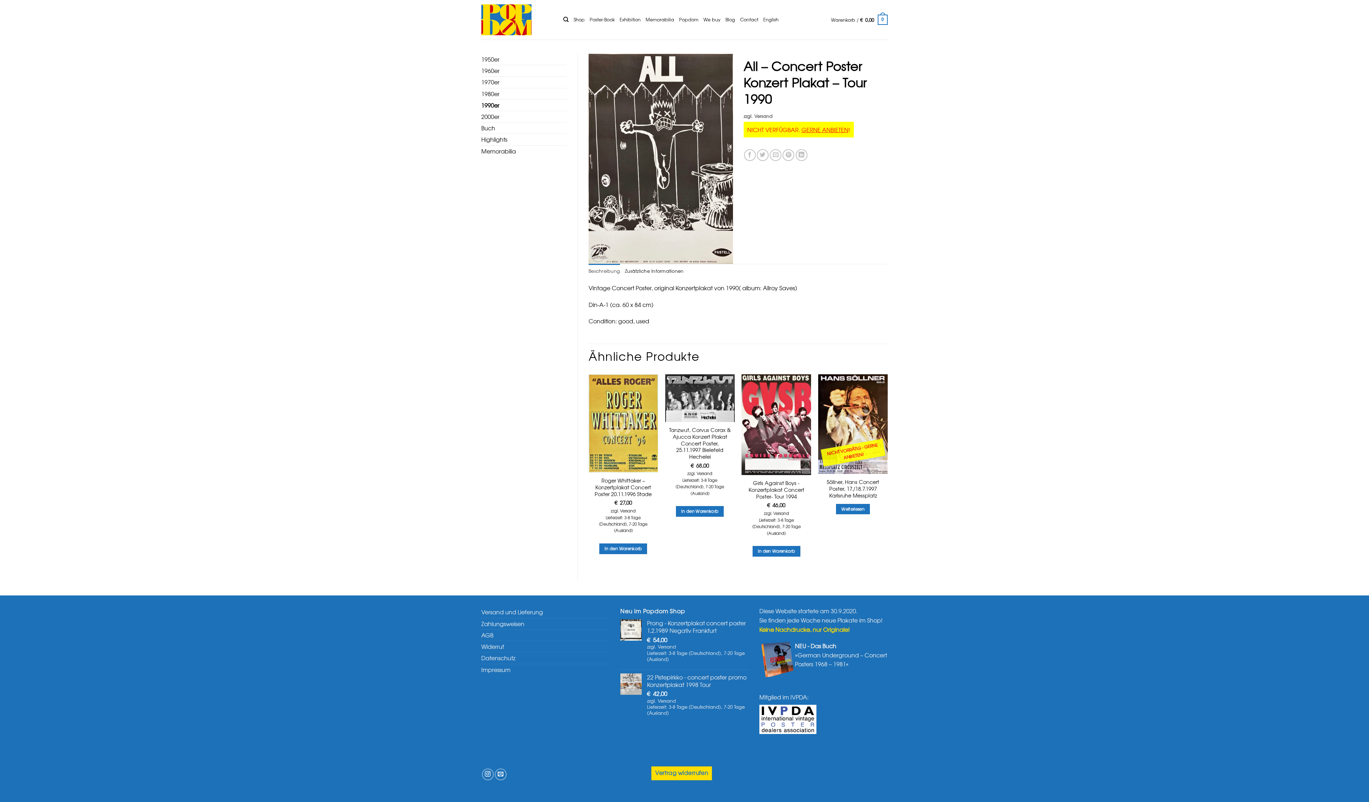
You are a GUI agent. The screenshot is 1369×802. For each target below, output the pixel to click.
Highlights (494, 139)
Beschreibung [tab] (604, 270)
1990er (490, 105)
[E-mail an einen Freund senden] (775, 155)
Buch (488, 128)
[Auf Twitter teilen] (763, 155)
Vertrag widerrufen (681, 773)
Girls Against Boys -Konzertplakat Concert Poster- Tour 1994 (776, 490)
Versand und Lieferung (512, 612)
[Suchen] (566, 19)
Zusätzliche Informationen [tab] (654, 270)
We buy (712, 19)
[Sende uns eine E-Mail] (501, 774)
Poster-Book (602, 19)
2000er (490, 116)
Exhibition (630, 19)
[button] (859, 20)
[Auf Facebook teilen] (750, 155)
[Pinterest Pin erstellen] (788, 155)
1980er (490, 93)
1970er (490, 82)
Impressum (496, 669)
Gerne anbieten (824, 129)
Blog (730, 19)
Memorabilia (660, 19)
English (771, 19)
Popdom (688, 19)
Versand (763, 116)
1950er (490, 59)
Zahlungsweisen (502, 623)
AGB (487, 635)
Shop (579, 19)
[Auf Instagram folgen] (488, 774)
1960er (490, 70)
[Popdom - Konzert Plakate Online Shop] (517, 20)
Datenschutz (498, 657)
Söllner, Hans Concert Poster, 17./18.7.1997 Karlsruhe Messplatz (853, 489)
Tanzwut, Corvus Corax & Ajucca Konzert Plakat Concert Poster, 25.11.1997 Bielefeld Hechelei (700, 443)
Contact (749, 19)
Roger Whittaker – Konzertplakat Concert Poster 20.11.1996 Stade (623, 487)
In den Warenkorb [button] (623, 548)
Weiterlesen (853, 509)
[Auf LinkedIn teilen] (801, 155)
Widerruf (492, 646)
